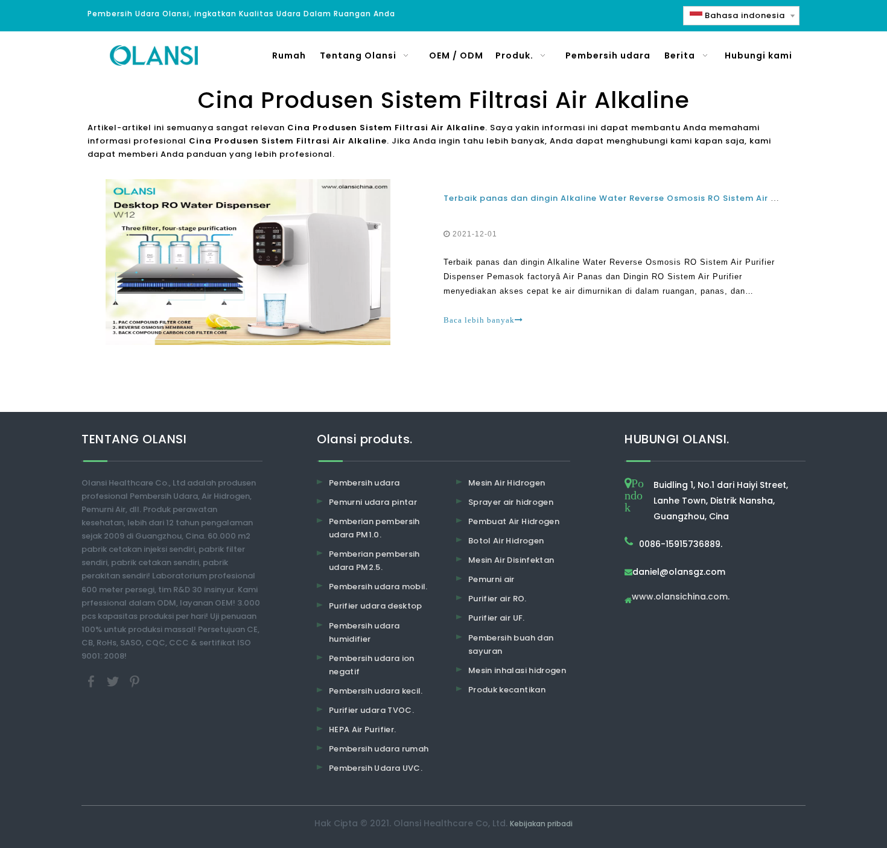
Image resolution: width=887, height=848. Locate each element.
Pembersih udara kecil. (376, 691)
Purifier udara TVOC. (371, 710)
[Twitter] (114, 681)
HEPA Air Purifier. (362, 729)
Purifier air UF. (496, 618)
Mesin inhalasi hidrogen (517, 670)
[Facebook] (92, 681)
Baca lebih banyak (479, 319)
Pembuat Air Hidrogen (513, 521)
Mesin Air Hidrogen (506, 483)
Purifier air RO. (497, 598)
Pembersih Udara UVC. (375, 768)
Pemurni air (491, 579)
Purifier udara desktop (375, 606)
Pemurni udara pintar (373, 502)
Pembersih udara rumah (378, 749)
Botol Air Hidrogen (506, 540)
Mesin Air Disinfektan (511, 560)
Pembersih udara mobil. (378, 586)
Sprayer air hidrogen (510, 502)
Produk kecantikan (506, 689)
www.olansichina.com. (681, 597)
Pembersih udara (364, 483)
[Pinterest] (134, 681)
